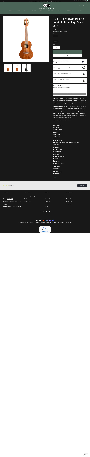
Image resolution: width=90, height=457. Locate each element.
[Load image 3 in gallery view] (26, 68)
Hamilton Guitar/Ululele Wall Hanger (62, 60)
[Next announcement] (86, 1)
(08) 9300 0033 (10, 198)
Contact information (61, 222)
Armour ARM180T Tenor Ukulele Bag (62, 79)
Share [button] (55, 177)
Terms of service (48, 222)
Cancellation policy (68, 222)
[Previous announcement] (3, 1)
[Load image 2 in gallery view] (17, 68)
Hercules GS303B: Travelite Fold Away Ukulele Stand (64, 67)
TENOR (55, 36)
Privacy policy (43, 222)
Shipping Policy (69, 198)
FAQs (46, 196)
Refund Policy (68, 196)
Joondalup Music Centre (24, 222)
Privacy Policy (68, 204)
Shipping (58, 31)
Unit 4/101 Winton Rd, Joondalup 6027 (15, 196)
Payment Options (48, 198)
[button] (79, 5)
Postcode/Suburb (55, 89)
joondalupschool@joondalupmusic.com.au (12, 206)
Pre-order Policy (69, 201)
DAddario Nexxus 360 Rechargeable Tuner (63, 73)
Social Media (47, 204)
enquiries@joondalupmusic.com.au (13, 201)
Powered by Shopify (31, 222)
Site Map (46, 206)
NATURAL (55, 41)
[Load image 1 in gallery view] (8, 68)
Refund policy (38, 222)
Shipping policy (55, 222)
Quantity (54, 44)
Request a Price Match (67, 55)
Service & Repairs (48, 201)
